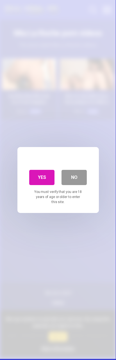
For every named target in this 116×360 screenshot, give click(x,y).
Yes (42, 177)
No (74, 177)
